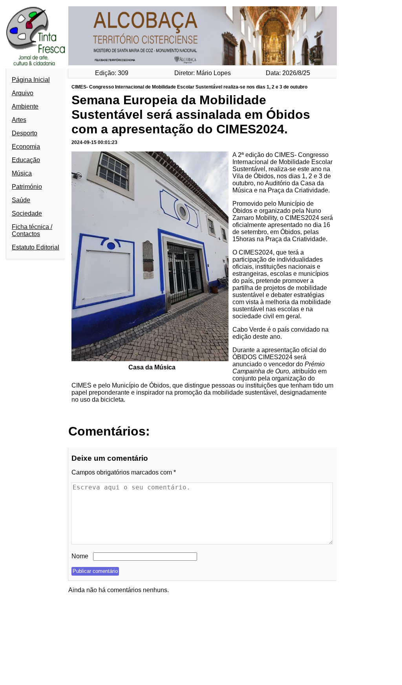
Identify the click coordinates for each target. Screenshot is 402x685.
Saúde (21, 200)
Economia (26, 146)
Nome (79, 556)
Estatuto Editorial (35, 247)
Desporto (24, 133)
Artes (19, 119)
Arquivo (22, 93)
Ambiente (25, 106)
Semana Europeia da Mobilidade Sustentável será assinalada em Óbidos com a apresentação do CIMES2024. (190, 114)
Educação (26, 160)
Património (27, 186)
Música (22, 173)
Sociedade (27, 213)
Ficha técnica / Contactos (32, 230)
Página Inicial (31, 79)
